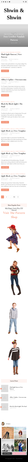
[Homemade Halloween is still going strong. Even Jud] (20, 445)
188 (14, 197)
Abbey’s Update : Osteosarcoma (13, 79)
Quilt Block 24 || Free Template (13, 153)
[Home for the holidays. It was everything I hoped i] (20, 433)
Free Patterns (8, 34)
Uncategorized (5, 77)
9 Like (10, 157)
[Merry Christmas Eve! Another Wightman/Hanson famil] (8, 445)
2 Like (9, 83)
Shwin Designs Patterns (13, 52)
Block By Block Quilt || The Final (18, 406)
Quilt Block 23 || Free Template (13, 176)
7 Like (10, 60)
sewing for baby (19, 34)
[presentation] (2, 35)
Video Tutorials (20, 128)
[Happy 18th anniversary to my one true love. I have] (8, 433)
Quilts (3, 52)
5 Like (10, 134)
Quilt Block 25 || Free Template (13, 131)
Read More (5, 70)
